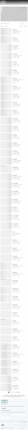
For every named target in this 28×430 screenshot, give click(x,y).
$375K (14, 11)
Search (23, 23)
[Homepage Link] (3, 2)
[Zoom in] (1, 7)
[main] (14, 199)
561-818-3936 (3, 421)
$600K (16, 17)
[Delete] (1, 11)
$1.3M (16, 11)
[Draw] (1, 10)
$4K (15, 10)
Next (18, 392)
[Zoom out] (1, 8)
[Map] (14, 14)
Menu (24, 2)
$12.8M (16, 9)
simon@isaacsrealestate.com (10, 421)
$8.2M (16, 15)
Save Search (24, 7)
